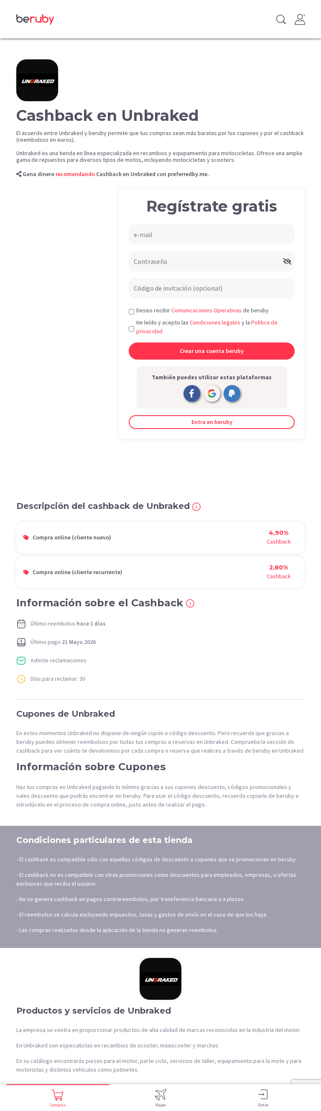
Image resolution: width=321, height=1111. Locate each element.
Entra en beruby (211, 422)
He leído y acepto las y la (207, 327)
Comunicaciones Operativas (206, 310)
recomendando (75, 174)
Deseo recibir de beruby (202, 310)
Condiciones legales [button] (215, 322)
